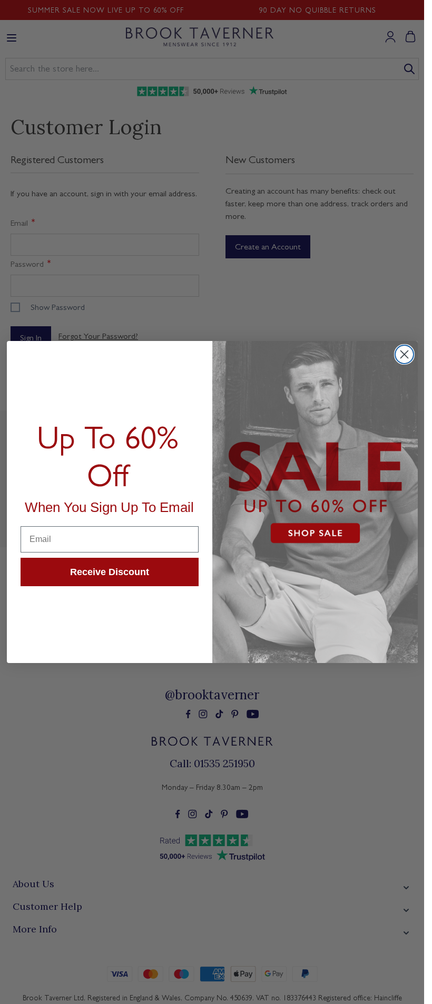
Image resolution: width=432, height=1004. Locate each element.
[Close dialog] (404, 354)
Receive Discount (109, 572)
